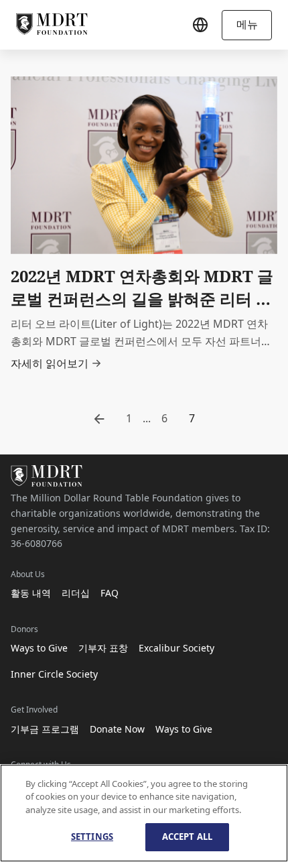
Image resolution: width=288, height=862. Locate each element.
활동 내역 (31, 593)
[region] (144, 813)
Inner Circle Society (54, 674)
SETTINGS (92, 836)
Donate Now (117, 729)
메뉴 (247, 24)
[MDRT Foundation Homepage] (52, 24)
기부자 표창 (103, 647)
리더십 (76, 593)
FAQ (109, 593)
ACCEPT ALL (187, 836)
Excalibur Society (176, 647)
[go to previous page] (99, 419)
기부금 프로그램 (45, 729)
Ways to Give (39, 647)
